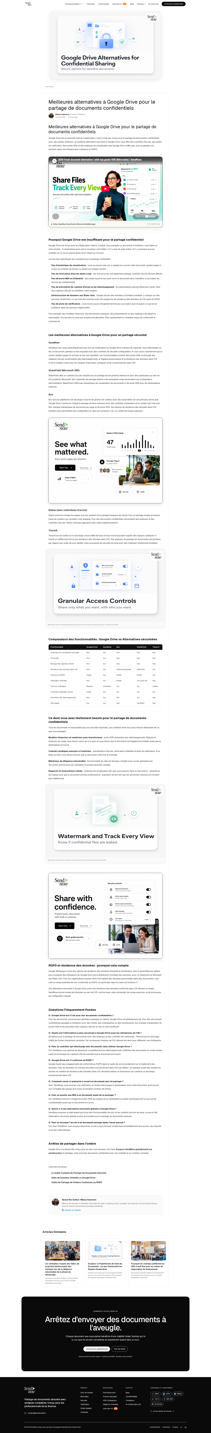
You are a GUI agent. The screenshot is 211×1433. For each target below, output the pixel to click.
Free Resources (109, 1393)
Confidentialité (131, 1396)
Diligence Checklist (110, 1404)
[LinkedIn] (186, 1427)
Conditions (130, 1400)
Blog (132, 4)
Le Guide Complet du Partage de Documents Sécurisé (78, 1173)
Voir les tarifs (119, 1349)
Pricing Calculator (110, 1396)
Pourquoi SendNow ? (73, 4)
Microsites (84, 1396)
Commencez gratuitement (97, 1349)
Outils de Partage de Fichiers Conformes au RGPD (76, 1182)
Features (140, 4)
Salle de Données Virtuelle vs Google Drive (73, 1177)
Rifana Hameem (62, 114)
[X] (181, 1427)
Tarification (90, 4)
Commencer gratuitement (173, 4)
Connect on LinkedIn (72, 1210)
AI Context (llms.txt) (133, 1404)
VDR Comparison (110, 1400)
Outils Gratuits (103, 4)
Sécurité (83, 1400)
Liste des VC (119, 4)
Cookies (175, 1427)
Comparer (84, 1412)
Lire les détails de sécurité (162, 1411)
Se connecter (153, 4)
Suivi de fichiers (86, 1393)
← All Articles (49, 87)
